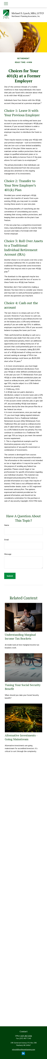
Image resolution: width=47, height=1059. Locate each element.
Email (6, 539)
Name (6, 525)
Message (7, 554)
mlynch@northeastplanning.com (23, 1049)
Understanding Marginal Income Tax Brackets (20, 636)
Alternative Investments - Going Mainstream (21, 737)
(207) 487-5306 (26, 1036)
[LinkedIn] (23, 1053)
